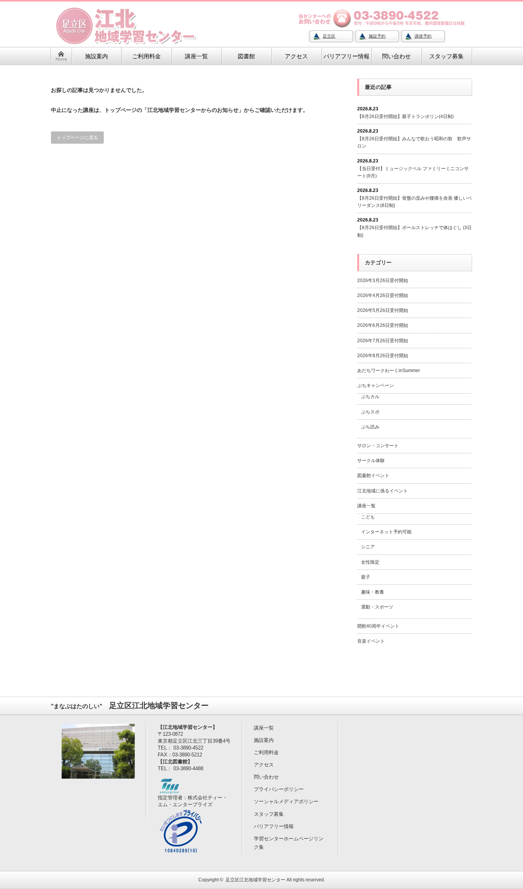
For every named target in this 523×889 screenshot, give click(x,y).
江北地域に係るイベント (382, 491)
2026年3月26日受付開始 (382, 280)
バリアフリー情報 (274, 826)
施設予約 (377, 36)
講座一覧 (366, 505)
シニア (368, 546)
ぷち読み (370, 427)
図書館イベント (373, 475)
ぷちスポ (370, 412)
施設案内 (264, 740)
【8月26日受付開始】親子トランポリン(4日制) (405, 116)
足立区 (329, 36)
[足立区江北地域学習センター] (130, 43)
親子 (365, 577)
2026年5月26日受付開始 (382, 310)
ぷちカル (370, 396)
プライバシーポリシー (279, 789)
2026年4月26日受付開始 (382, 295)
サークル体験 (371, 460)
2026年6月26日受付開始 (382, 325)
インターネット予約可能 (386, 532)
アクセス (264, 765)
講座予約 (423, 36)
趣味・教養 (372, 592)
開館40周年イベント (378, 626)
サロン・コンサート (378, 445)
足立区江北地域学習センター (255, 879)
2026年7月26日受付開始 (382, 340)
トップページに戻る (77, 137)
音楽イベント (371, 641)
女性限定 (370, 562)
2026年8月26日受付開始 (382, 355)
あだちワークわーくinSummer (388, 370)
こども (368, 517)
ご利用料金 (266, 752)
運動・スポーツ (377, 607)
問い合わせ (266, 777)
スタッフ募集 (269, 814)
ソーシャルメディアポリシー (286, 801)
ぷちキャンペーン (375, 385)
